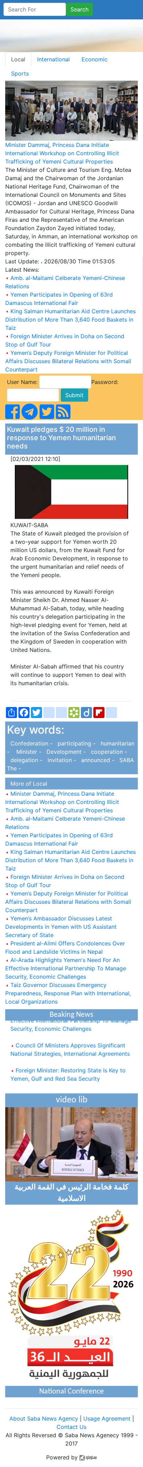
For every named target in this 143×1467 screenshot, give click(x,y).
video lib (71, 1100)
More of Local (27, 783)
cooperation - (107, 751)
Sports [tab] (20, 73)
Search (79, 9)
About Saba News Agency (44, 1418)
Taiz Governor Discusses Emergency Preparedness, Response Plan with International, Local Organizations (68, 993)
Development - (65, 751)
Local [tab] (18, 59)
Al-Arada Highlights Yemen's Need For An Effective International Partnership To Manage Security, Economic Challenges (65, 968)
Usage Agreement (107, 1418)
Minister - (27, 751)
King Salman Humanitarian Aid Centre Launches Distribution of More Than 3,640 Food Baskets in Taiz (70, 319)
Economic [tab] (95, 59)
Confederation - (30, 743)
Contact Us (71, 1426)
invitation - (61, 760)
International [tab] (53, 59)
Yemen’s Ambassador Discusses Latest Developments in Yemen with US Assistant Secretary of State (61, 926)
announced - (97, 760)
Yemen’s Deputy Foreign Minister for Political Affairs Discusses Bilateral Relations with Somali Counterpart (68, 361)
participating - (75, 743)
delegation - (25, 760)
